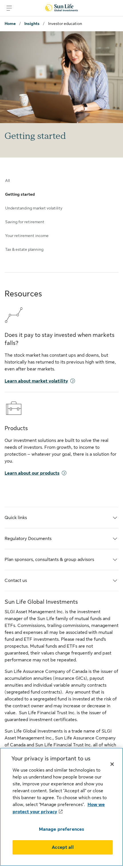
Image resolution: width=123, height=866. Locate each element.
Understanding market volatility (33, 208)
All (7, 180)
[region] (61, 807)
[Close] (112, 764)
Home (10, 23)
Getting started (20, 194)
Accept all (63, 847)
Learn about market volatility (36, 381)
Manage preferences (61, 829)
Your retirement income (27, 235)
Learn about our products (32, 473)
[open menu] (9, 8)
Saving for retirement (24, 222)
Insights (31, 23)
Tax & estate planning (24, 249)
